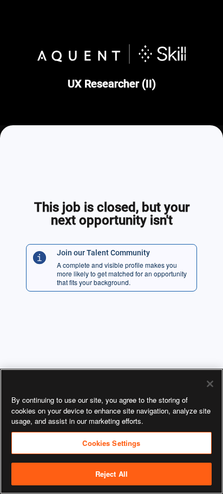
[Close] (210, 384)
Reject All (111, 474)
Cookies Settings (111, 443)
